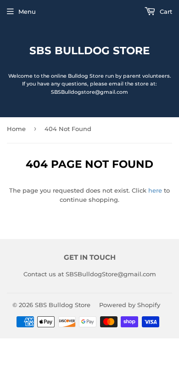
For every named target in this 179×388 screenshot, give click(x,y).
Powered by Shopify (129, 304)
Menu (27, 11)
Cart (165, 11)
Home (16, 128)
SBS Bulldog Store (89, 50)
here (155, 190)
